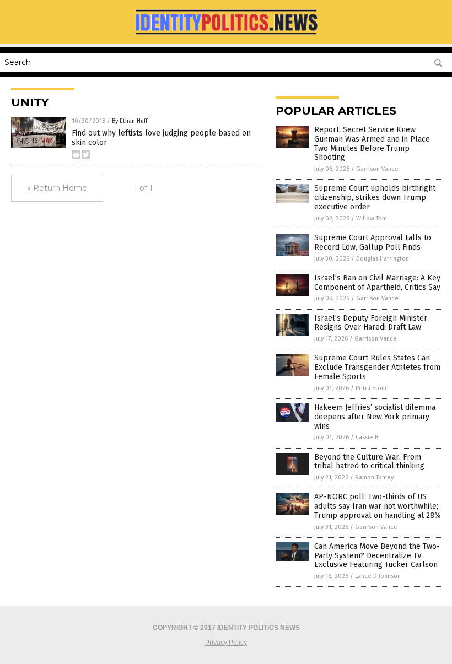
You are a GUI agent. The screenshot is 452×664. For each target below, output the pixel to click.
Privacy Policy (226, 642)
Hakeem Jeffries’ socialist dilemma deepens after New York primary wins (374, 417)
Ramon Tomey (374, 477)
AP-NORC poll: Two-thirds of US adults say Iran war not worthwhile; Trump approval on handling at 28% (377, 506)
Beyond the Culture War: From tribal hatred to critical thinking (369, 461)
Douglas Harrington (382, 258)
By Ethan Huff (129, 121)
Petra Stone (372, 388)
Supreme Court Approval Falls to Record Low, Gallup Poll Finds (372, 242)
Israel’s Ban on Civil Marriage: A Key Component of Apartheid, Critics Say (377, 282)
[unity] (226, 36)
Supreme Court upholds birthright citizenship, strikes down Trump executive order (374, 197)
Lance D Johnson (378, 576)
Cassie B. (368, 437)
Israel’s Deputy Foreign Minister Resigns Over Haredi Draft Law (370, 323)
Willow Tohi (371, 218)
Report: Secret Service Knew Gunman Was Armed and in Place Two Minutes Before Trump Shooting (372, 143)
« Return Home (57, 188)
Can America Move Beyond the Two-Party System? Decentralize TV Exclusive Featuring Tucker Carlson (377, 556)
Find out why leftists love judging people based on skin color (161, 137)
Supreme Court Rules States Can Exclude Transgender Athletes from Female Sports (377, 367)
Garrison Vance (377, 168)
